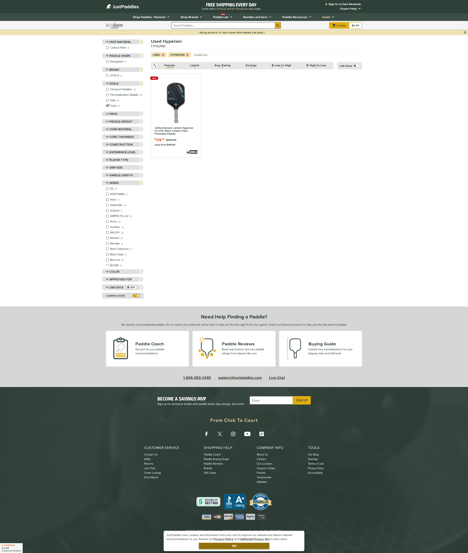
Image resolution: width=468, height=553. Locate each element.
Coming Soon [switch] (115, 296)
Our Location (264, 464)
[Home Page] (123, 6)
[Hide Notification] (465, 32)
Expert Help (348, 8)
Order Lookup (152, 473)
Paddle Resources (294, 17)
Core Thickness (121, 137)
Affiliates (262, 482)
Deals (326, 17)
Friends (261, 473)
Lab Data (116, 287)
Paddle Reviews (213, 464)
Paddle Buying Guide (216, 459)
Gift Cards (210, 473)
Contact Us (151, 454)
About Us (262, 454)
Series (114, 183)
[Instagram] (233, 434)
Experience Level (122, 152)
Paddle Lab (220, 16)
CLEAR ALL (201, 55)
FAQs (147, 459)
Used (156, 55)
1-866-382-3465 (197, 377)
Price (113, 114)
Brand (114, 69)
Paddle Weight (121, 121)
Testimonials (264, 477)
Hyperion (177, 55)
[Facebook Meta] (206, 434)
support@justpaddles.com (240, 377)
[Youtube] (247, 434)
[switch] (131, 287)
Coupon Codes (266, 468)
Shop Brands (189, 17)
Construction (121, 144)
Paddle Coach (212, 454)
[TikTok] (261, 434)
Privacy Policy (223, 539)
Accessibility (315, 473)
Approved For (120, 279)
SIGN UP (301, 400)
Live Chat (277, 377)
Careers (261, 459)
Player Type (118, 160)
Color (114, 271)
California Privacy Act (254, 539)
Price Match (151, 477)
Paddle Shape (120, 56)
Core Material (120, 129)
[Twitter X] (220, 434)
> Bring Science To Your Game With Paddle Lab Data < (231, 32)
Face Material (120, 42)
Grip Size (116, 167)
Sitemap (313, 459)
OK (234, 545)
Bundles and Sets (255, 17)
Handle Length (121, 175)
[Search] (278, 25)
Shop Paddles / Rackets (149, 17)
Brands (208, 468)
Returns (148, 464)
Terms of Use (316, 464)
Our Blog (313, 454)
